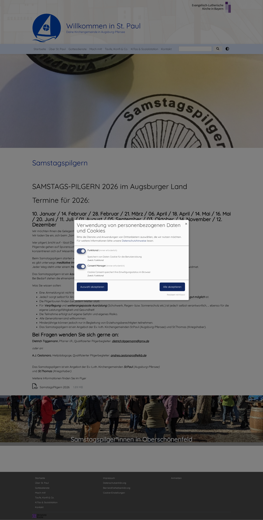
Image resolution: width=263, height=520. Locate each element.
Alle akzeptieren (172, 286)
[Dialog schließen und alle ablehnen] (186, 222)
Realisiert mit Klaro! (176, 294)
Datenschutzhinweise (134, 240)
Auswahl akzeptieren (92, 286)
